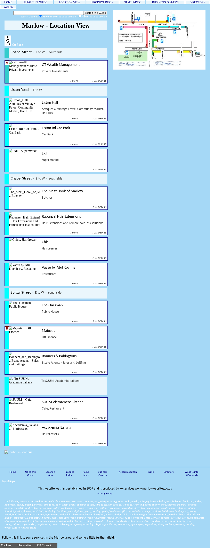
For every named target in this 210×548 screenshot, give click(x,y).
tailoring (64, 524)
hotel (20, 514)
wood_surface (12, 527)
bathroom (10, 504)
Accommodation (128, 472)
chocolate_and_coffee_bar (28, 508)
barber (197, 501)
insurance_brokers (83, 514)
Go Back (17, 45)
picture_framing (40, 521)
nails (127, 518)
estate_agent (168, 508)
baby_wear (165, 501)
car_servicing (137, 504)
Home (12, 472)
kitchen (197, 514)
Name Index (86, 474)
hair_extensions (152, 511)
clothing (47, 508)
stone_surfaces (13, 524)
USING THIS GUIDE (35, 2)
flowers (27, 511)
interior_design (113, 514)
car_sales (124, 504)
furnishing (50, 511)
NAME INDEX (132, 2)
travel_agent (130, 524)
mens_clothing (78, 518)
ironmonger (140, 514)
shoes (147, 521)
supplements (43, 524)
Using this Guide (30, 474)
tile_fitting (100, 524)
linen (54, 518)
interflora (99, 514)
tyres (140, 524)
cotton (103, 508)
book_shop (62, 504)
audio (127, 501)
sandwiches (122, 521)
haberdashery (135, 511)
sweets (55, 524)
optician (165, 518)
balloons (177, 501)
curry (110, 508)
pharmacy (10, 521)
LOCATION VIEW (69, 2)
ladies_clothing (34, 518)
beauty (20, 504)
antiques (88, 501)
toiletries (111, 524)
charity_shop (159, 504)
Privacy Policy (105, 493)
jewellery (173, 514)
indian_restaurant (34, 514)
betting (29, 504)
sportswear (157, 521)
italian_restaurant (157, 514)
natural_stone (28, 527)
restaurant (109, 521)
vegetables (150, 524)
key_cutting (185, 514)
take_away (76, 524)
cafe (97, 504)
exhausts (181, 508)
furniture (61, 511)
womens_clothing (184, 524)
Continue (26, 452)
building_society (85, 504)
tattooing (88, 524)
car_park (113, 504)
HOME (8, 2)
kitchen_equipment (15, 518)
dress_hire (140, 508)
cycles (117, 508)
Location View (50, 474)
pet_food (176, 518)
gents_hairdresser (111, 511)
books (72, 504)
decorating (127, 508)
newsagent (137, 518)
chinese (9, 508)
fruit (41, 511)
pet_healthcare (190, 518)
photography (23, 521)
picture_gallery (58, 521)
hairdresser (168, 511)
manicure (64, 518)
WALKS (8, 6)
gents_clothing (92, 511)
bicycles (38, 504)
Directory (169, 472)
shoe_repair (136, 521)
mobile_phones (115, 518)
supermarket (28, 524)
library (47, 518)
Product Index (69, 474)
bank (185, 501)
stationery (169, 521)
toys (120, 524)
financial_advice (13, 511)
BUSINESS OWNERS (165, 2)
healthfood (11, 514)
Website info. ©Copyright (192, 474)
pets (201, 518)
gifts (124, 511)
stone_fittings (183, 521)
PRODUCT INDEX (102, 2)
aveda (134, 501)
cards (148, 504)
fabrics (191, 508)
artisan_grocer (115, 501)
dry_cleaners (153, 508)
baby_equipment (148, 501)
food (35, 511)
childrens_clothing (186, 504)
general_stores (75, 511)
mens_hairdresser (96, 518)
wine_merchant (166, 524)
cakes (104, 504)
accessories (77, 501)
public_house (74, 521)
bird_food (49, 504)
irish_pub (128, 514)
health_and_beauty (185, 511)
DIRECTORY (197, 2)
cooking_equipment (87, 508)
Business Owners (102, 474)
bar (191, 501)
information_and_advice (58, 514)
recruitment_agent (93, 521)
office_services (152, 518)
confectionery (68, 508)
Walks (151, 472)
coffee (57, 508)
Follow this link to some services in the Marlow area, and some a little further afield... (59, 537)
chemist (171, 504)
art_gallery (100, 501)
